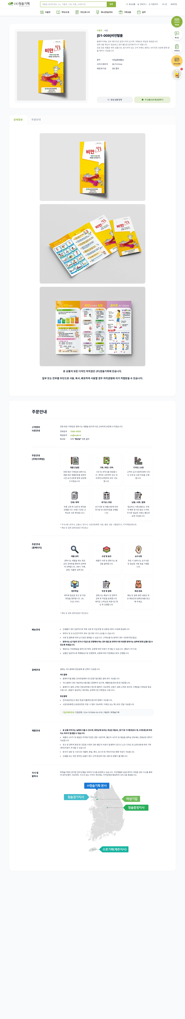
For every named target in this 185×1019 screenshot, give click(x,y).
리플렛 (99, 30)
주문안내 (36, 119)
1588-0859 (75, 431)
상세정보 (18, 119)
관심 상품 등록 (116, 100)
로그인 (164, 4)
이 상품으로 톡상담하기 (154, 100)
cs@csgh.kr (75, 435)
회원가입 (174, 4)
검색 (111, 4)
